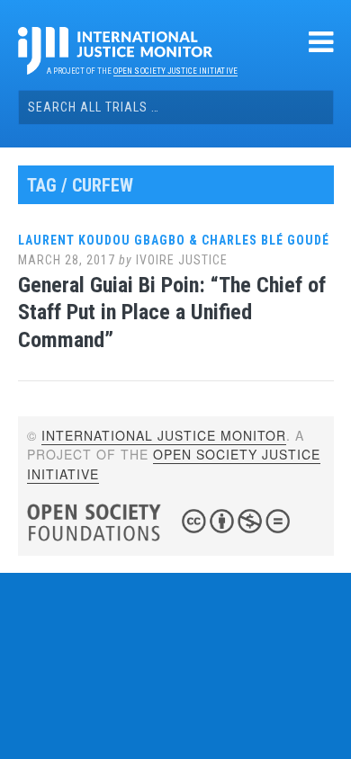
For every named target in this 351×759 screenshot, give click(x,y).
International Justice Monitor (163, 435)
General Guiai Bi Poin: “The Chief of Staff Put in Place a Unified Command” (172, 312)
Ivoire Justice (182, 260)
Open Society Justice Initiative (175, 71)
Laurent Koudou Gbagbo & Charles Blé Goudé (173, 240)
